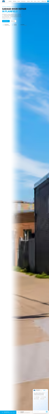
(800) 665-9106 (44, 1)
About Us (18, 1)
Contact (38, 1)
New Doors (14, 1)
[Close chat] (46, 390)
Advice (32, 1)
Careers (35, 1)
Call (44, 390)
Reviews (28, 1)
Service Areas (23, 1)
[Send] (47, 412)
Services (10, 1)
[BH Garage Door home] (3, 1)
